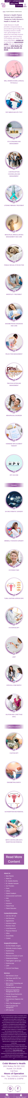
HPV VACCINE (14, 475)
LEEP (14, 657)
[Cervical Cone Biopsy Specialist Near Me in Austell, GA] (14, 673)
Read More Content (14, 859)
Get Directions (10, 918)
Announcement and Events (14, 896)
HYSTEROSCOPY (14, 627)
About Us (8, 878)
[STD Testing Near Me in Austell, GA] (14, 130)
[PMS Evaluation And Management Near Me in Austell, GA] (14, 372)
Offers (8, 933)
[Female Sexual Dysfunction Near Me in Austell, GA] (14, 253)
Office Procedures (14, 726)
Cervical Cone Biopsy (12, 968)
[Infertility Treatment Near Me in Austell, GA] (14, 283)
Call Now (14, 1071)
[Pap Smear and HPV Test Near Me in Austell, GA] (14, 100)
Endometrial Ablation (12, 958)
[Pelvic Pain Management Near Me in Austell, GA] (14, 342)
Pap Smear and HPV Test (13, 978)
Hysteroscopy (10, 963)
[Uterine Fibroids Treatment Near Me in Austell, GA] (14, 194)
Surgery (14, 485)
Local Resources (11, 928)
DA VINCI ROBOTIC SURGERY (14, 511)
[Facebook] (17, 1089)
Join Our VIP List (11, 916)
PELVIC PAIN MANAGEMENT (14, 354)
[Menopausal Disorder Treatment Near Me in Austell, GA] (14, 403)
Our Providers (10, 886)
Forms (8, 901)
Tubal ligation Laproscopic (13, 961)
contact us (19, 40)
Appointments (10, 921)
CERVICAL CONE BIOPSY (14, 685)
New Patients (10, 876)
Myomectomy (10, 953)
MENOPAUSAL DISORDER (14, 415)
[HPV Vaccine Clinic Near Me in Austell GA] (14, 463)
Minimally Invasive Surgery (14, 948)
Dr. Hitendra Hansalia (12, 883)
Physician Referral (11, 931)
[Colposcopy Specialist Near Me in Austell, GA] (14, 741)
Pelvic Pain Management (13, 1003)
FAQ (7, 898)
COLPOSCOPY (14, 753)
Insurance (9, 903)
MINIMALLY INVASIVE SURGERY (14, 541)
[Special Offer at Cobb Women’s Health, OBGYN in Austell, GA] (19, 5)
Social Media (9, 936)
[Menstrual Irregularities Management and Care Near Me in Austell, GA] (14, 223)
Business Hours (10, 926)
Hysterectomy (10, 951)
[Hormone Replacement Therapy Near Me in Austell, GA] (14, 432)
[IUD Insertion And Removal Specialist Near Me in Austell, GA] (14, 800)
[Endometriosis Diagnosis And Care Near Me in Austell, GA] (14, 312)
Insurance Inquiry (11, 923)
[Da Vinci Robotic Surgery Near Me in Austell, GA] (14, 500)
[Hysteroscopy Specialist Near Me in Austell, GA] (14, 616)
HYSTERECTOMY (14, 570)
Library (8, 891)
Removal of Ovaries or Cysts (14, 956)
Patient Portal (10, 906)
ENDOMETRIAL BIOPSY (14, 782)
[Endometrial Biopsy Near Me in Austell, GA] (14, 771)
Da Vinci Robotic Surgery (13, 946)
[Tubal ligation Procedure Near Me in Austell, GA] (14, 587)
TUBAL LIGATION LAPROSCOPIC (14, 598)
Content (8, 938)
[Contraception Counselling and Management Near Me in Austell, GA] (14, 160)
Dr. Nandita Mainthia (12, 881)
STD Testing (9, 980)
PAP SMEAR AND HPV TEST (14, 112)
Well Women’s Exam (12, 975)
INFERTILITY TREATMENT (14, 294)
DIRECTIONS (14, 3)
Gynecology (14, 54)
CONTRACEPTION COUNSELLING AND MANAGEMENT (14, 174)
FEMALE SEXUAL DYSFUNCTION (14, 265)
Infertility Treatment (11, 996)
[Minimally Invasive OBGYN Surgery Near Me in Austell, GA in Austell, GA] (14, 529)
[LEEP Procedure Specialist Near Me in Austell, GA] (14, 645)
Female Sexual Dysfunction (14, 994)
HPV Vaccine (10, 1010)
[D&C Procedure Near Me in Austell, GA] (14, 703)
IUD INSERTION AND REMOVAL (14, 811)
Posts (7, 888)
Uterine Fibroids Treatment (13, 987)
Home (4, 11)
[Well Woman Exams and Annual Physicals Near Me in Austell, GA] (14, 69)
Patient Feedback (11, 893)
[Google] (10, 1089)
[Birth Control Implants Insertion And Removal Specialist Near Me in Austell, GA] (14, 828)
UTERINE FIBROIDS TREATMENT (14, 205)
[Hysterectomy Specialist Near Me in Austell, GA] (14, 558)
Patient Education (11, 908)
